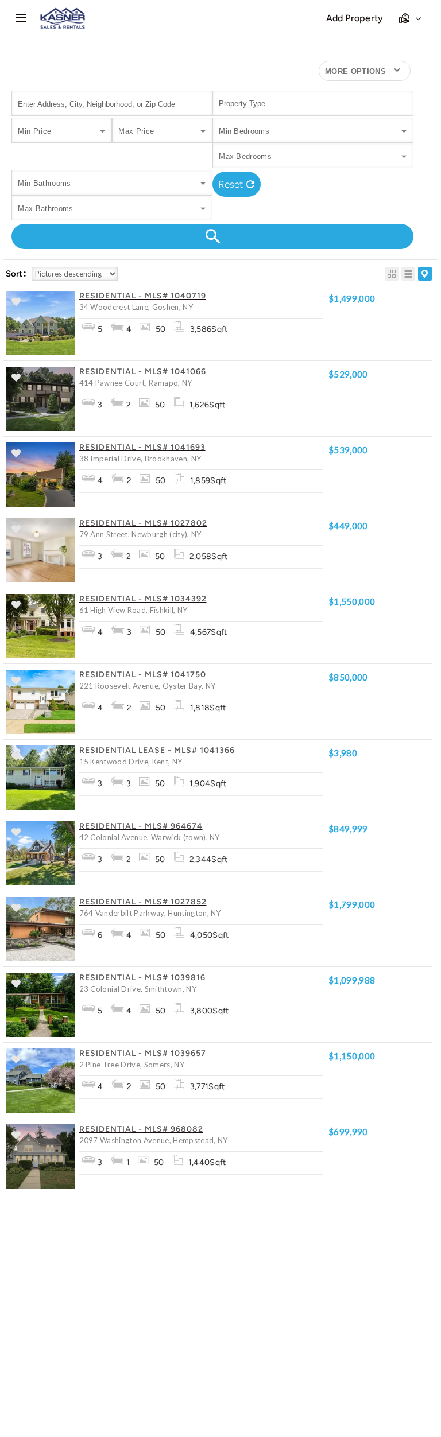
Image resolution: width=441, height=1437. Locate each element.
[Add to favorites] (16, 303)
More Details (29, 338)
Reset (230, 184)
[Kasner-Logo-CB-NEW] (62, 12)
